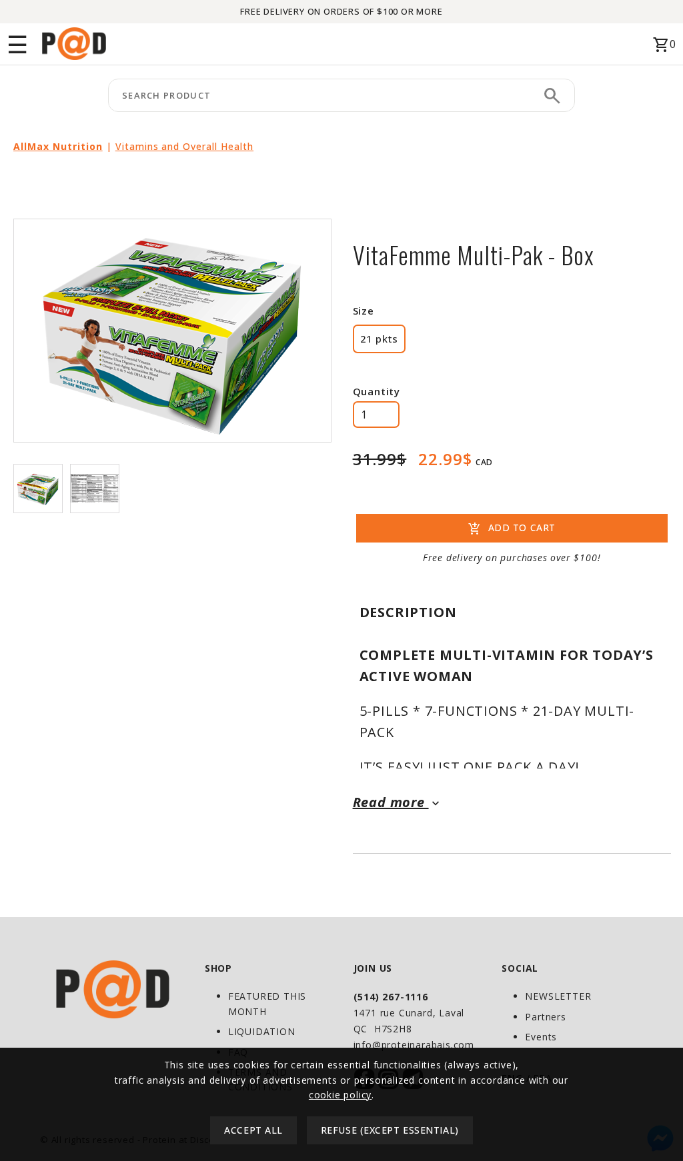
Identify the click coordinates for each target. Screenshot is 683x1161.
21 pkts (379, 338)
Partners (545, 1016)
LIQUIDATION (261, 1031)
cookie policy (340, 1094)
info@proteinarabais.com (414, 1044)
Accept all (253, 1130)
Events (541, 1036)
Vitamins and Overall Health (184, 146)
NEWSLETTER (558, 996)
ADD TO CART (512, 529)
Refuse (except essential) (390, 1130)
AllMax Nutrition (58, 146)
